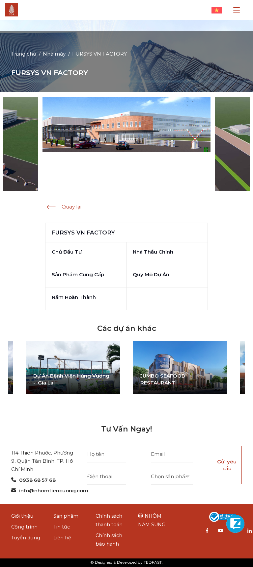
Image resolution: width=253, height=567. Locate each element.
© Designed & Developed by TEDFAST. (126, 562)
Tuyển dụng (25, 538)
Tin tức (61, 527)
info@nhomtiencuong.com (53, 490)
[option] (72, 367)
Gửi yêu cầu (227, 465)
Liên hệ (62, 538)
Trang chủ (23, 54)
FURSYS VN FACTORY (99, 54)
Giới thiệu (22, 516)
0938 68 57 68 (37, 480)
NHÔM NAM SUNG (151, 520)
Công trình (24, 527)
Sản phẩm (65, 516)
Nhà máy (54, 54)
